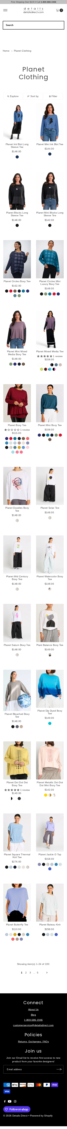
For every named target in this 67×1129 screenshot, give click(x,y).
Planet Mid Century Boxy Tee (17, 578)
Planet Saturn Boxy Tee (17, 645)
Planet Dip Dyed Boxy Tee (49, 712)
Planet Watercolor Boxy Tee (50, 578)
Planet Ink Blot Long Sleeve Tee (17, 145)
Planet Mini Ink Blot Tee (49, 144)
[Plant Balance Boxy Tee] (50, 623)
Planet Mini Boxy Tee (50, 425)
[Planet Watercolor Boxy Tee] (50, 554)
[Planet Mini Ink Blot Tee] (50, 122)
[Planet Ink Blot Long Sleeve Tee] (17, 122)
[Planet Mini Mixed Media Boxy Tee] (17, 329)
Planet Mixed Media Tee (50, 351)
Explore (14, 96)
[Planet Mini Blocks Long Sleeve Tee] (50, 191)
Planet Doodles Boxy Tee (17, 509)
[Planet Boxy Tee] (17, 403)
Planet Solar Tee (50, 508)
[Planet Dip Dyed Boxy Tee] (50, 689)
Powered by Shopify (41, 1115)
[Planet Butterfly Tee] (17, 903)
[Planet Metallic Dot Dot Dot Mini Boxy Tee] (50, 760)
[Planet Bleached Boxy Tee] (17, 690)
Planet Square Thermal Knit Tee (17, 856)
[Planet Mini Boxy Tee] (50, 403)
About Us (33, 1009)
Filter (54, 96)
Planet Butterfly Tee (17, 924)
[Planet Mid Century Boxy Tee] (17, 554)
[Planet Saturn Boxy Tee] (17, 623)
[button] (45, 356)
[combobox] (33, 25)
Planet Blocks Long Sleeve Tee (17, 214)
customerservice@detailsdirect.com (33, 1025)
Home (6, 51)
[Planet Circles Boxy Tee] (17, 259)
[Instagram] (15, 1101)
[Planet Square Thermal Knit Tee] (17, 832)
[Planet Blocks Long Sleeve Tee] (17, 191)
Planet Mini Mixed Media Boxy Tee (17, 353)
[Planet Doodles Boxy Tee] (17, 486)
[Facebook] (4, 1101)
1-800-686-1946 (33, 1020)
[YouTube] (9, 1101)
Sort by (34, 96)
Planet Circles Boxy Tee (17, 281)
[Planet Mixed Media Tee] (50, 329)
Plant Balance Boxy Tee (49, 645)
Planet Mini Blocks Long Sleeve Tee (50, 214)
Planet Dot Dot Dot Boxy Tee (17, 784)
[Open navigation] (5, 10)
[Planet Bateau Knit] (50, 903)
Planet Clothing (22, 51)
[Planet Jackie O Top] (50, 832)
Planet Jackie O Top (49, 854)
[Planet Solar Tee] (50, 486)
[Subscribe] (59, 1069)
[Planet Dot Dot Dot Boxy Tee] (17, 760)
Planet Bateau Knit (49, 924)
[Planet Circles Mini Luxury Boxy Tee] (50, 259)
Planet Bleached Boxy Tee (17, 715)
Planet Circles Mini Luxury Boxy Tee (49, 282)
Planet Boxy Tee (17, 425)
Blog (33, 1015)
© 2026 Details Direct (15, 1115)
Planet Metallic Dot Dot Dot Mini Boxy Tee (50, 784)
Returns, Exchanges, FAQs (33, 1041)
